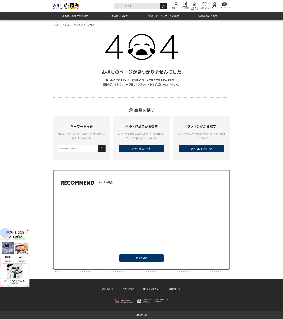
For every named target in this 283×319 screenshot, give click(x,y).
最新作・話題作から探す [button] (75, 16)
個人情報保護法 (149, 288)
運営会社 (173, 288)
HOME (55, 25)
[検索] (163, 6)
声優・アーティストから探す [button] (163, 16)
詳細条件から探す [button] (207, 16)
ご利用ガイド (108, 288)
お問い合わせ (128, 288)
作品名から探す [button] (119, 16)
